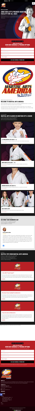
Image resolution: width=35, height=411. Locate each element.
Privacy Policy (17, 407)
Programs (2, 396)
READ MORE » (3, 320)
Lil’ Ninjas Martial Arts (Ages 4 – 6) (7, 397)
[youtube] (5, 1)
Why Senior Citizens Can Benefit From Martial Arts (11, 293)
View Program (4, 142)
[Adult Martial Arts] (17, 202)
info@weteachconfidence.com (6, 389)
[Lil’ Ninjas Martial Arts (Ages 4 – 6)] (17, 133)
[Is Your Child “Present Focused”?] (17, 266)
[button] (1, 394)
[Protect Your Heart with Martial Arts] (17, 306)
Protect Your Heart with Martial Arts (8, 312)
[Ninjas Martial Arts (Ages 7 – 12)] (17, 156)
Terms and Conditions (22, 407)
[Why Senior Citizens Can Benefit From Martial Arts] (17, 286)
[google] (7, 1)
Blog (1, 402)
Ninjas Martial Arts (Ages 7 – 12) (7, 398)
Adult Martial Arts (5, 401)
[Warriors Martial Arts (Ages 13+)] (17, 179)
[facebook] (4, 1)
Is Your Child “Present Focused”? (8, 273)
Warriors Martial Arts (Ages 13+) (7, 399)
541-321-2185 (3, 388)
